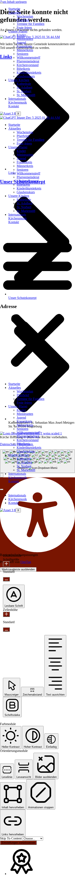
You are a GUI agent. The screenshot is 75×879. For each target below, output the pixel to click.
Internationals (17, 98)
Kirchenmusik (17, 102)
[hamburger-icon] (1, 3)
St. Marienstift (26, 95)
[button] (37, 303)
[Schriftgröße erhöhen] (6, 564)
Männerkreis (25, 50)
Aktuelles (14, 12)
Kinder (21, 35)
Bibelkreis (23, 69)
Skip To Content (11, 838)
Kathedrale (24, 83)
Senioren (22, 54)
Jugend (21, 42)
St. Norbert (24, 91)
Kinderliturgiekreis (29, 72)
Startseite (14, 9)
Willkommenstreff (28, 57)
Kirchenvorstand (28, 65)
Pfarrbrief (23, 20)
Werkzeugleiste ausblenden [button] (18, 569)
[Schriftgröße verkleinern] (6, 579)
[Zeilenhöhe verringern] (6, 629)
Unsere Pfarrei (17, 31)
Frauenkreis (24, 46)
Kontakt (13, 106)
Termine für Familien (30, 24)
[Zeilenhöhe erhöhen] (6, 614)
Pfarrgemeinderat (28, 61)
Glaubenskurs (26, 76)
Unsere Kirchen (18, 80)
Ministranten (25, 39)
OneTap (25, 562)
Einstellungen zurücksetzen (18, 842)
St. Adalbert (24, 87)
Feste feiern (24, 27)
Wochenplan (25, 16)
